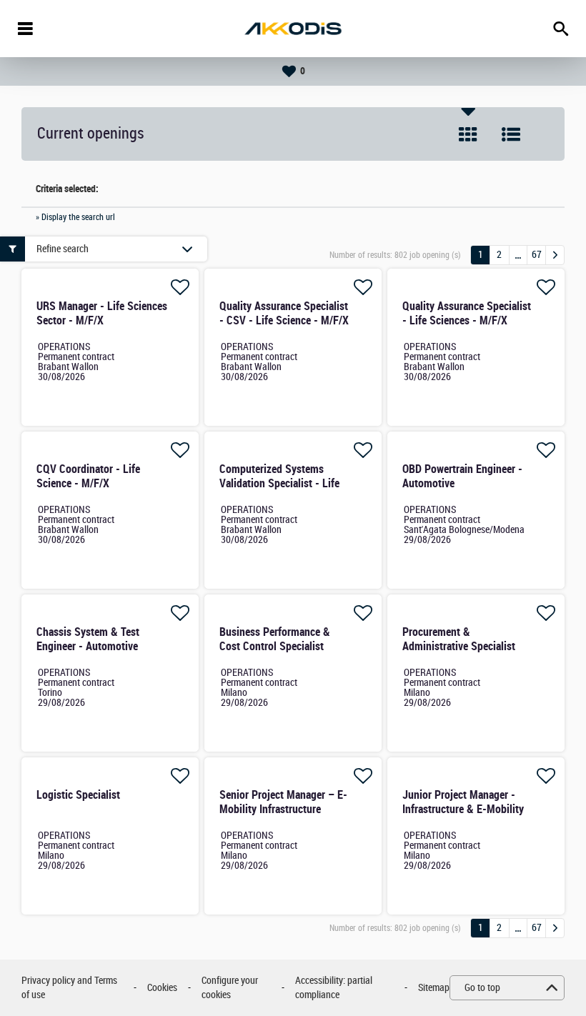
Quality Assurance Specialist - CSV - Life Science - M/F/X (284, 313)
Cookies (162, 988)
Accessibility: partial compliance (333, 988)
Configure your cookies (230, 988)
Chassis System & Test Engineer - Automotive (87, 639)
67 (537, 255)
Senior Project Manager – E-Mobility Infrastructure (283, 802)
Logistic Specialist (78, 795)
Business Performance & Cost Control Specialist (274, 639)
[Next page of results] (555, 255)
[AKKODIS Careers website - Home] (293, 28)
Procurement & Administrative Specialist (458, 639)
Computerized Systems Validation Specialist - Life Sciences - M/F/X (279, 483)
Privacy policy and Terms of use (69, 988)
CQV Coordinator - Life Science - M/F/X (88, 476)
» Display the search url (75, 217)
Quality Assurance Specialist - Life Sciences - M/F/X (466, 313)
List (511, 134)
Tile (468, 134)
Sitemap (434, 988)
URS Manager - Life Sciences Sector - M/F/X (101, 313)
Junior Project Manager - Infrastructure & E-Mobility (463, 802)
